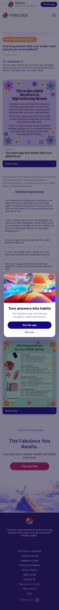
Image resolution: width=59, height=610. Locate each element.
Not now (29, 332)
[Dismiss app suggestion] (51, 277)
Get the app (29, 325)
